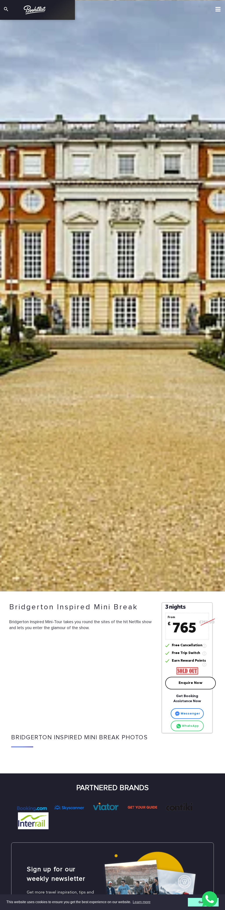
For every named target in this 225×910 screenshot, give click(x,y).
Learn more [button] (142, 902)
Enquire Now (191, 683)
